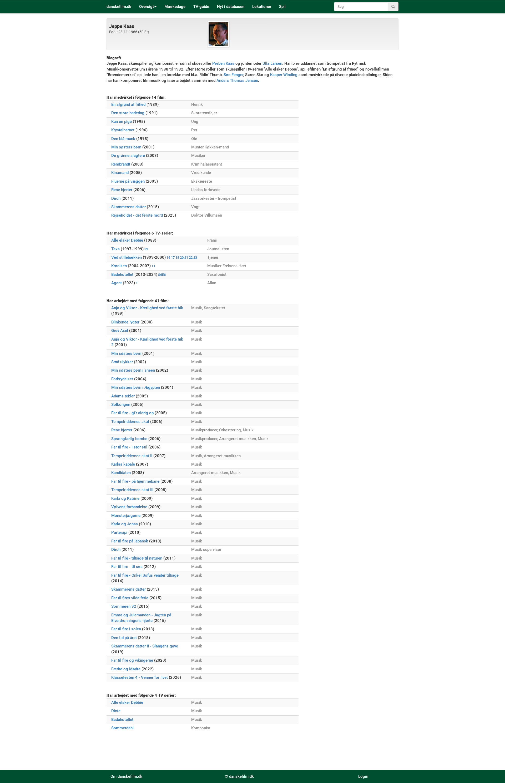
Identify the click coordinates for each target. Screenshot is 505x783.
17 (173, 258)
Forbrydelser (122, 379)
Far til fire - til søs (127, 566)
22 (191, 258)
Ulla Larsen (272, 63)
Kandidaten (121, 472)
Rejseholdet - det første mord (137, 215)
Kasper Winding (283, 74)
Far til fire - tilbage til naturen (136, 558)
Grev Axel (119, 330)
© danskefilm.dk (239, 776)
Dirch (115, 198)
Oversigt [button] (146, 6)
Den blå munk (123, 138)
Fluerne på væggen (128, 181)
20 (182, 258)
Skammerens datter (128, 207)
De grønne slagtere (128, 155)
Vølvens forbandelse (129, 507)
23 (195, 258)
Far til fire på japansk (129, 541)
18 (177, 258)
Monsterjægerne (125, 515)
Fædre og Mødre (125, 669)
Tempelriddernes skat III (132, 489)
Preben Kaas (223, 63)
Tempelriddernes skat (130, 421)
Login (363, 776)
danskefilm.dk (119, 6)
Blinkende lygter (125, 322)
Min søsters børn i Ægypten (135, 387)
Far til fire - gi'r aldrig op (132, 413)
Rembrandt (120, 164)
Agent (116, 283)
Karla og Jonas (124, 524)
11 (153, 266)
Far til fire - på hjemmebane (135, 481)
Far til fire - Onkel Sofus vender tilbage (145, 575)
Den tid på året (124, 637)
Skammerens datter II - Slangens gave (144, 646)
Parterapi (119, 532)
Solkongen (120, 404)
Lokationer (261, 6)
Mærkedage (174, 6)
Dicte (115, 711)
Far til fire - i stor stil (129, 447)
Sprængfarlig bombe (129, 438)
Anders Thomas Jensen (237, 80)
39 (146, 249)
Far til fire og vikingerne (132, 660)
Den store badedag (127, 113)
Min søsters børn (126, 147)
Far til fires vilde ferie (129, 598)
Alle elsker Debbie (127, 240)
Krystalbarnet (122, 130)
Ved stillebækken (126, 257)
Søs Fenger (233, 74)
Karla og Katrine (125, 498)
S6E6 (162, 275)
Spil (282, 6)
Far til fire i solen (126, 629)
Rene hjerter (121, 189)
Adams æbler (123, 396)
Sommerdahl (122, 728)
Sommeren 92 (123, 606)
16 (168, 258)
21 (186, 258)
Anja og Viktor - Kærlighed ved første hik (147, 308)
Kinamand (120, 172)
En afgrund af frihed (128, 104)
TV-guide (201, 6)
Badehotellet (122, 274)
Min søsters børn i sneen (133, 370)
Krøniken (119, 265)
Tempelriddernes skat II (131, 455)
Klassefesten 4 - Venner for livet (139, 677)
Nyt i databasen (230, 6)
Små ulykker (122, 362)
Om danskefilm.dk (126, 776)
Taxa (115, 249)
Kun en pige (121, 121)
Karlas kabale (123, 464)
